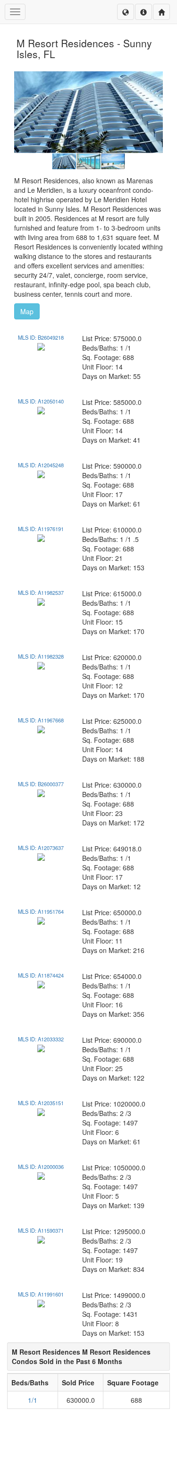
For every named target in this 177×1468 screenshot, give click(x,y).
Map (27, 311)
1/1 (32, 1400)
